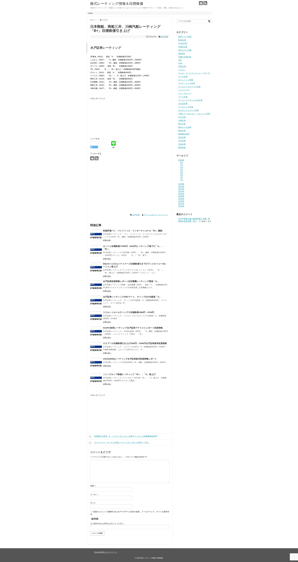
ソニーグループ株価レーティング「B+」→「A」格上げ (129, 374)
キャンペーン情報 (185, 80)
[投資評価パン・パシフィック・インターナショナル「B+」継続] (96, 235)
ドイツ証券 (183, 97)
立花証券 (182, 144)
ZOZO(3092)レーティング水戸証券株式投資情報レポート (130, 359)
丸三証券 (182, 117)
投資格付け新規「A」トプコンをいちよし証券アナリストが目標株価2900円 (125, 436)
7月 (181, 165)
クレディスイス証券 (186, 83)
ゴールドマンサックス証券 (189, 87)
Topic (180, 63)
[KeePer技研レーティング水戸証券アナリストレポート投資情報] (96, 332)
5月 (181, 170)
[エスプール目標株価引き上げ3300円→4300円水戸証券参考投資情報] (96, 348)
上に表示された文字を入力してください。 (108, 524)
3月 (181, 175)
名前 (93, 486)
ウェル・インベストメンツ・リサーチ (194, 73)
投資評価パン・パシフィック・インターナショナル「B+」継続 (132, 231)
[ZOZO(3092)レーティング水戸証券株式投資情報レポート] (96, 363)
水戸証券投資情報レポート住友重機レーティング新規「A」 (131, 281)
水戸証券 (164, 37)
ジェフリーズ (183, 90)
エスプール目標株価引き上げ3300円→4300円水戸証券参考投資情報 (135, 343)
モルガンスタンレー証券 (188, 110)
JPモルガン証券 (185, 50)
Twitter (90, 13)
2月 (181, 177)
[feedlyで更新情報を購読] (201, 3)
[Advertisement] (109, 116)
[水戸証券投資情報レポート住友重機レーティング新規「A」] (96, 286)
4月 (181, 172)
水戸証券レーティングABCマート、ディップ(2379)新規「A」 (132, 297)
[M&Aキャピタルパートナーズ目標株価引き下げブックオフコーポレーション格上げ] (96, 268)
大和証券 (182, 121)
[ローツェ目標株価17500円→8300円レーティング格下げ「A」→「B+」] (96, 251)
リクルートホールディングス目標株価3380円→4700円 (128, 312)
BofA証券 (182, 40)
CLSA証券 (182, 43)
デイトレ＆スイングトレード (156, 215)
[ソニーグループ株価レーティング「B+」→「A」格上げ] (96, 379)
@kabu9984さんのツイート (105, 552)
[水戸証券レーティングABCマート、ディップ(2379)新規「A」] (96, 301)
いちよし (182, 70)
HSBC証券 (182, 47)
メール (94, 494)
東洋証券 (182, 131)
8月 (181, 163)
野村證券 (182, 148)
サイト (93, 503)
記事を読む (107, 240)
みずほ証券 (183, 104)
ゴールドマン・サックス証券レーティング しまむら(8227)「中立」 (122, 443)
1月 (181, 180)
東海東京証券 (183, 134)
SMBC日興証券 (184, 57)
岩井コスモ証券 (184, 127)
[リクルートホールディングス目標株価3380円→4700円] (96, 317)
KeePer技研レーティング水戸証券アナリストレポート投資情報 (133, 328)
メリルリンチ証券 (185, 107)
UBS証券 (182, 66)
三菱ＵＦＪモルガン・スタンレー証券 (194, 114)
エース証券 (183, 77)
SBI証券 (181, 54)
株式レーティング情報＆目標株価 (116, 3)
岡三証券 (182, 124)
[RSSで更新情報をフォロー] (205, 3)
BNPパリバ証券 (184, 37)
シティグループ (184, 93)
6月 (181, 168)
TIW (180, 60)
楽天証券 (182, 137)
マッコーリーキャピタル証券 (190, 100)
